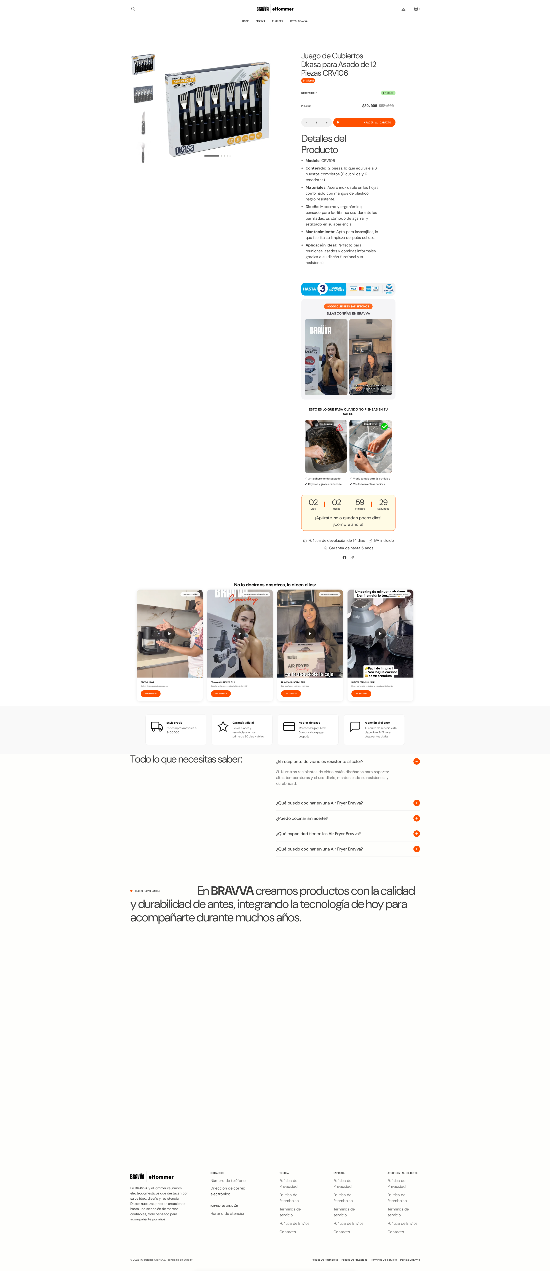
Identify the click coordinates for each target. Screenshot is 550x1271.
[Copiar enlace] (352, 557)
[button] (133, 9)
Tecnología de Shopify (179, 1259)
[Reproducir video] (169, 633)
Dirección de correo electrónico (228, 1191)
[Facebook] (344, 557)
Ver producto (150, 693)
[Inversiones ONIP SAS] (275, 8)
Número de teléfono (228, 1180)
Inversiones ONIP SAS (152, 1259)
